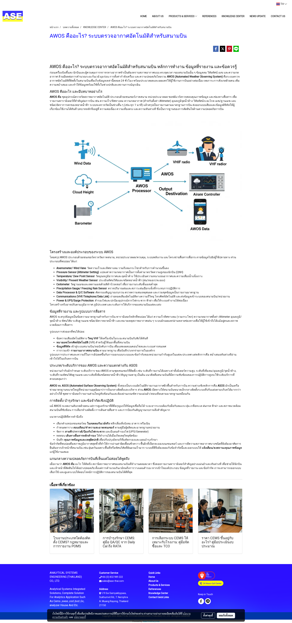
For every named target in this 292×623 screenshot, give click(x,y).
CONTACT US (278, 16)
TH (282, 4)
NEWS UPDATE (258, 16)
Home (152, 577)
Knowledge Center (158, 593)
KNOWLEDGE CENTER (233, 16)
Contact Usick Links (159, 597)
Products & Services (159, 585)
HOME (143, 16)
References (155, 589)
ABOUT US (158, 16)
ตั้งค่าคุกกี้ (208, 615)
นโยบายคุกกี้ (80, 617)
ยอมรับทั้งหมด (226, 615)
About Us (153, 581)
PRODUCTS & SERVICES (182, 16)
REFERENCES (209, 16)
